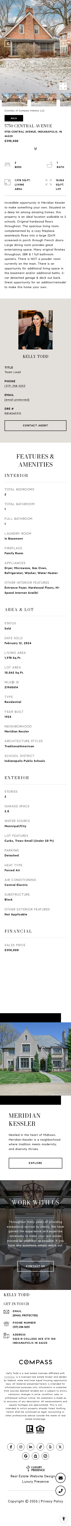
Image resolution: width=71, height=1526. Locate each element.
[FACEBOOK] (11, 1447)
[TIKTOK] (40, 1447)
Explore (35, 1163)
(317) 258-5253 (15, 386)
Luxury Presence (35, 1481)
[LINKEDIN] (30, 1447)
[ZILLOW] (35, 1456)
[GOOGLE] (25, 1456)
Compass (9, 1376)
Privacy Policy (52, 1501)
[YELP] (50, 1447)
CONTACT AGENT (35, 425)
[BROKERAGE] (45, 1456)
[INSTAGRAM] (20, 1447)
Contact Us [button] (35, 1266)
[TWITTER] (60, 1447)
